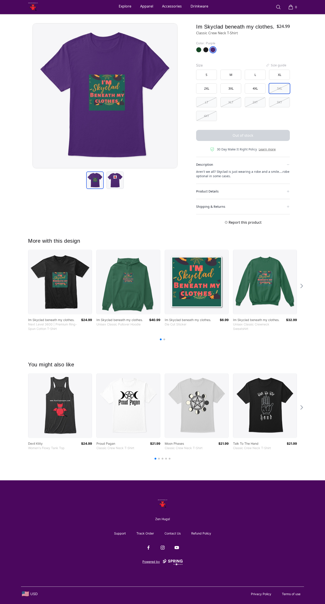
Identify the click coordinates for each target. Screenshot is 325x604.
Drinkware (199, 6)
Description (204, 164)
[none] (276, 65)
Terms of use (291, 594)
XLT (230, 102)
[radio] (206, 75)
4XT (206, 116)
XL (279, 75)
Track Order (145, 533)
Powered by (151, 562)
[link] (60, 282)
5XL (279, 88)
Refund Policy (201, 533)
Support (120, 533)
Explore (125, 6)
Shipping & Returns (210, 206)
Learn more (267, 149)
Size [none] (199, 65)
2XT (255, 102)
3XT (279, 102)
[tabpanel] (105, 95)
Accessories (172, 6)
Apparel (146, 6)
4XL (255, 88)
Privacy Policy (261, 594)
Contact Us (172, 533)
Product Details (207, 191)
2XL (206, 88)
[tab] (95, 180)
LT (206, 102)
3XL (230, 88)
